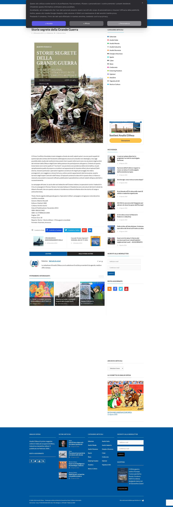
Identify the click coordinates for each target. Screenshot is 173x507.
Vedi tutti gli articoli (55, 261)
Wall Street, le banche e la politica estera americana (76, 476)
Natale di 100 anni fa (87, 301)
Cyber (112, 60)
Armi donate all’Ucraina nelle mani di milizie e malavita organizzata (130, 192)
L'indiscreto (113, 67)
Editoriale (113, 37)
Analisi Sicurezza (115, 50)
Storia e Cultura (62, 33)
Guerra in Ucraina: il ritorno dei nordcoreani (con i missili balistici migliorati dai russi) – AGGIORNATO (130, 240)
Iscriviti (111, 273)
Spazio (112, 57)
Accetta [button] (49, 23)
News (111, 64)
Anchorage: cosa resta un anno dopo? (130, 179)
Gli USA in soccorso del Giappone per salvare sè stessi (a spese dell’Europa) (130, 204)
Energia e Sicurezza (116, 54)
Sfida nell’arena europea (120, 412)
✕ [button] (142, 3)
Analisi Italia (114, 40)
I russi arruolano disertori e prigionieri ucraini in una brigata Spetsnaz (128, 158)
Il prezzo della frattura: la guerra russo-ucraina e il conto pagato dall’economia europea (128, 170)
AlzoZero (113, 77)
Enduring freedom (116, 71)
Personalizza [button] (125, 23)
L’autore (48, 254)
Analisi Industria (115, 47)
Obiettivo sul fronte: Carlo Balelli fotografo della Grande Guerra (65, 300)
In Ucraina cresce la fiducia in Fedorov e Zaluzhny (127, 216)
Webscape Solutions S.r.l (135, 500)
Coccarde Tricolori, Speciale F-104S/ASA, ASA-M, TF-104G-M (80, 240)
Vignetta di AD (115, 81)
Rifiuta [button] (87, 23)
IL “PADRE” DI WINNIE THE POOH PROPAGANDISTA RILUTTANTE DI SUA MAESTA (40, 301)
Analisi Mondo (115, 43)
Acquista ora (122, 488)
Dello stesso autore (86, 254)
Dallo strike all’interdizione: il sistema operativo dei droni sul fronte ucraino (130, 227)
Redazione (50, 33)
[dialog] (86, 14)
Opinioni (112, 74)
